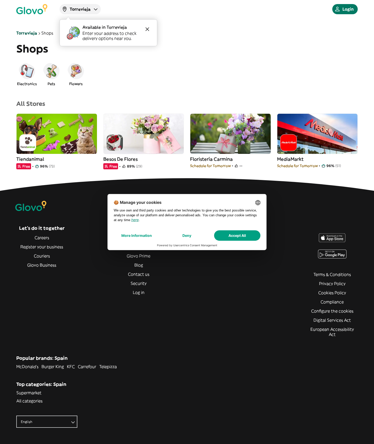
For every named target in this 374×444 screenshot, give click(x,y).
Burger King (52, 366)
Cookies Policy (332, 292)
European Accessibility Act (332, 332)
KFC (71, 366)
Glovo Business (41, 265)
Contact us (138, 274)
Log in (139, 292)
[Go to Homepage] (31, 9)
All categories (29, 400)
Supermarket (28, 392)
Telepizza (108, 366)
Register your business (41, 246)
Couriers (42, 255)
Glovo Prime (138, 255)
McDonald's (27, 366)
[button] (27, 74)
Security (139, 283)
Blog (138, 265)
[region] (187, 74)
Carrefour (87, 366)
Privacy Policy (332, 283)
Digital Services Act (332, 320)
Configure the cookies (332, 311)
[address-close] (147, 29)
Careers (42, 237)
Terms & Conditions (332, 274)
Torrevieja (26, 33)
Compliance (332, 301)
